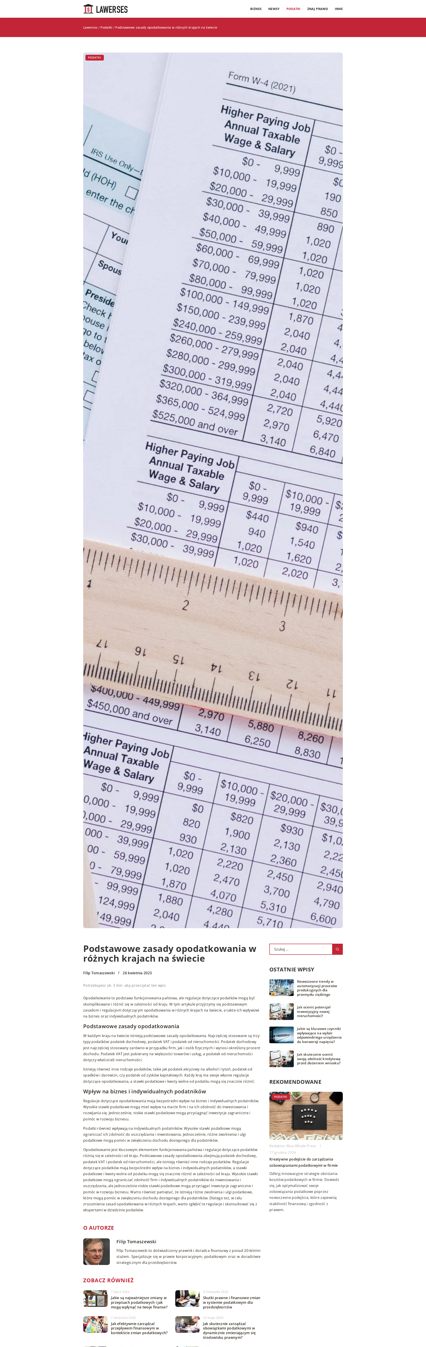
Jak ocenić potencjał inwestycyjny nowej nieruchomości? (313, 1011)
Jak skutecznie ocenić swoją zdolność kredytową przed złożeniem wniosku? (319, 1058)
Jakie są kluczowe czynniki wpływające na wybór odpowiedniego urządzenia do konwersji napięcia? (319, 1035)
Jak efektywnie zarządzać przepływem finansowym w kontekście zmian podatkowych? (139, 1328)
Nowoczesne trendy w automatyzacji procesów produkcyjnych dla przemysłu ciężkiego (317, 988)
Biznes (256, 9)
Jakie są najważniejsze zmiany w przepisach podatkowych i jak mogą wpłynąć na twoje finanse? (139, 1302)
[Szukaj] (337, 949)
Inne (339, 9)
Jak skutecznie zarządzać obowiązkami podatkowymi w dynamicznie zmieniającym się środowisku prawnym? (229, 1331)
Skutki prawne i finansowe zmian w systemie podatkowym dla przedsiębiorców (231, 1302)
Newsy (274, 9)
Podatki (293, 9)
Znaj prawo (317, 9)
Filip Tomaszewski (99, 973)
